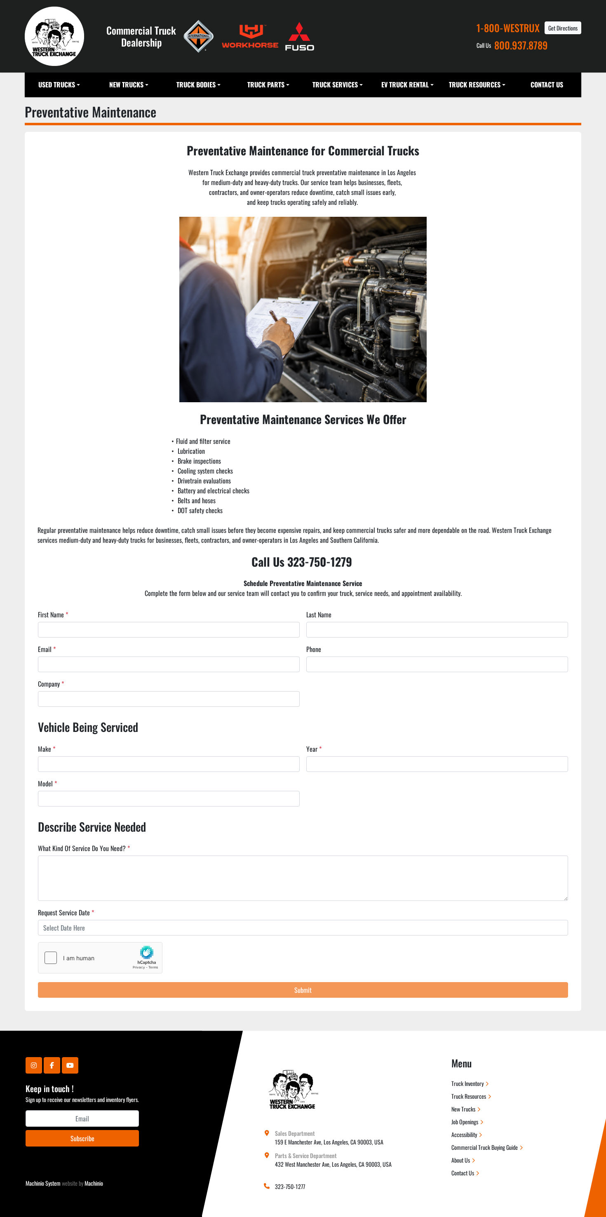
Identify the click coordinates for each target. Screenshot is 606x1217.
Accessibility (464, 1134)
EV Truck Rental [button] (405, 84)
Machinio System (43, 1183)
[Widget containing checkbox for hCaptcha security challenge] (100, 957)
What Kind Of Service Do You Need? (84, 848)
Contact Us (547, 84)
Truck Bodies (196, 85)
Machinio (94, 1183)
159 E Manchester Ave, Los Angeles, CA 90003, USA (329, 1141)
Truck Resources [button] (474, 84)
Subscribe (82, 1138)
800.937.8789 (521, 45)
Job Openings (464, 1121)
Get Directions (563, 27)
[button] (59, 85)
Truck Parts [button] (265, 84)
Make (46, 749)
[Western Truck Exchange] (293, 1087)
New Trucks (126, 85)
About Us (460, 1160)
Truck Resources (468, 1096)
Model (47, 783)
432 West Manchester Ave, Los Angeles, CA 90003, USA (333, 1164)
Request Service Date (66, 912)
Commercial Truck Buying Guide (484, 1147)
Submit (303, 990)
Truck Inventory (467, 1083)
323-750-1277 (290, 1186)
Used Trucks (56, 85)
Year (314, 749)
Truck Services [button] (335, 84)
